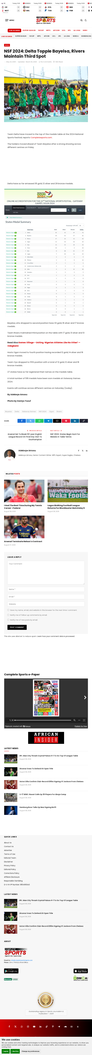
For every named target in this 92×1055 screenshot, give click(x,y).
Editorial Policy (10, 869)
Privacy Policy (9, 865)
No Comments (46, 62)
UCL (64, 30)
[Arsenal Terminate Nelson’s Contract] (24, 527)
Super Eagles (29, 30)
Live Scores (14, 30)
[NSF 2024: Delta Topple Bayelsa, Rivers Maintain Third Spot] (46, 121)
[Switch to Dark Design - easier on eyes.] (85, 20)
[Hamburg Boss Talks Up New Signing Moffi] (10, 810)
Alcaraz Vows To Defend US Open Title (36, 768)
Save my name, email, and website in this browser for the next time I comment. (43, 610)
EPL (69, 30)
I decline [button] (15, 1051)
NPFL (48, 30)
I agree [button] (6, 1051)
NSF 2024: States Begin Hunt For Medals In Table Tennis (65, 435)
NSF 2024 (42, 411)
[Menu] (9, 20)
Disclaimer (8, 862)
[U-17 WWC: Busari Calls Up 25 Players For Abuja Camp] (10, 797)
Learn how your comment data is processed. (56, 636)
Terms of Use (9, 854)
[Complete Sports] (46, 20)
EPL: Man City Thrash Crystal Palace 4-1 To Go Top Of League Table (49, 756)
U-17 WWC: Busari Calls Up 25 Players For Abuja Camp (43, 794)
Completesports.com (41, 137)
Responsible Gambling (13, 881)
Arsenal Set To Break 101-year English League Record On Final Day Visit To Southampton (25, 437)
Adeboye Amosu (27, 450)
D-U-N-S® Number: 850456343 (17, 884)
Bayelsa (8, 411)
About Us (8, 842)
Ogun (51, 411)
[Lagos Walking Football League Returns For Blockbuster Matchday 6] (68, 491)
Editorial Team (10, 858)
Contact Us (9, 846)
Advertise (8, 850)
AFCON (56, 30)
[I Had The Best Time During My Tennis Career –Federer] (24, 491)
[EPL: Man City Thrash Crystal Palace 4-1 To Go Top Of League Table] (10, 758)
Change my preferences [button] (31, 1051)
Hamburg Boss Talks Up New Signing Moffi (38, 807)
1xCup (41, 30)
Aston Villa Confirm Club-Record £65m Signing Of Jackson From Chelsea (51, 781)
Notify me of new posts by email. (24, 620)
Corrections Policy (11, 873)
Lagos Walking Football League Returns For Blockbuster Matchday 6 (66, 506)
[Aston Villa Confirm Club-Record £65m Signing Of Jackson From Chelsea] (10, 784)
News (7, 45)
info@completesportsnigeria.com (21, 960)
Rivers (59, 411)
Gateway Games (29, 411)
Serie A (86, 30)
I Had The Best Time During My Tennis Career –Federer (23, 506)
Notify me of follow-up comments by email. (28, 615)
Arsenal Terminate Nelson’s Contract (23, 541)
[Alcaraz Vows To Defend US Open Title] (10, 771)
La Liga (76, 30)
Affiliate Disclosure (12, 877)
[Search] (81, 20)
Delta (17, 411)
